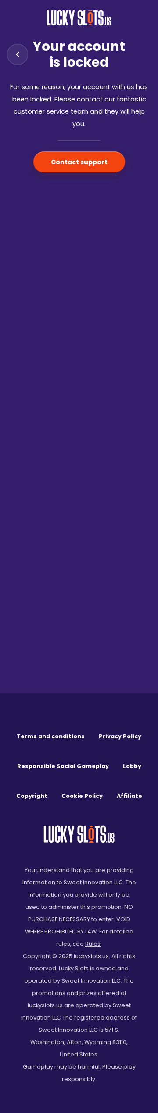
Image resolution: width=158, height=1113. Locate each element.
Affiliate (129, 796)
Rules (93, 944)
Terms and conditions (51, 736)
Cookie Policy (82, 796)
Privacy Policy (120, 736)
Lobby (132, 766)
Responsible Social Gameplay (63, 766)
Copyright (31, 796)
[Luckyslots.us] (79, 17)
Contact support (79, 162)
